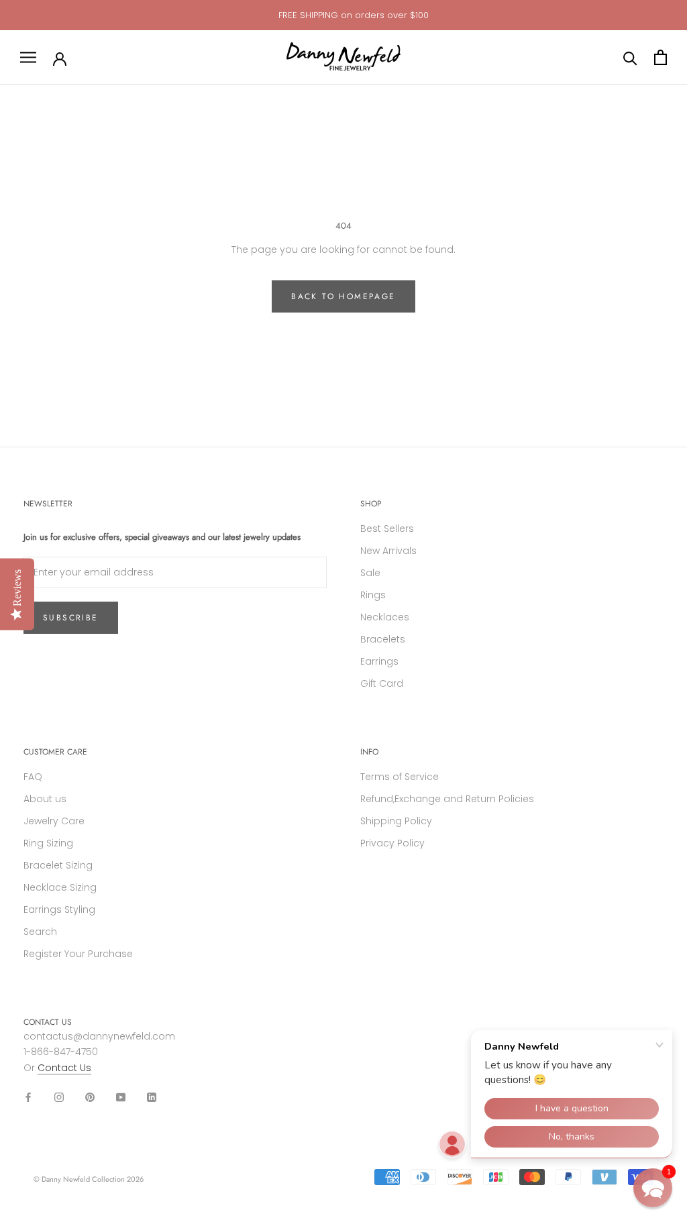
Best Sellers (387, 528)
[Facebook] (28, 1097)
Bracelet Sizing (58, 865)
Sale (370, 572)
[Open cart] (660, 57)
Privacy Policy (392, 843)
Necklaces (384, 617)
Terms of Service (399, 776)
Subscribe (71, 618)
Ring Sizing (48, 843)
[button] (652, 1187)
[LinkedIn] (151, 1097)
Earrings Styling (59, 909)
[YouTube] (120, 1097)
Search (40, 931)
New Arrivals (388, 550)
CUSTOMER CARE (55, 752)
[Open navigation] (28, 57)
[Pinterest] (90, 1097)
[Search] (630, 57)
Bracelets (382, 639)
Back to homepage (343, 296)
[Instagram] (59, 1097)
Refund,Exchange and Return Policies (447, 799)
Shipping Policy (396, 821)
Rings (373, 595)
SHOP (371, 504)
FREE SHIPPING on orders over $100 (353, 15)
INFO (369, 752)
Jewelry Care (54, 821)
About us (44, 799)
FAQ (32, 776)
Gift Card (381, 683)
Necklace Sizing (60, 887)
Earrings (379, 661)
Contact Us (64, 1067)
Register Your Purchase (78, 953)
